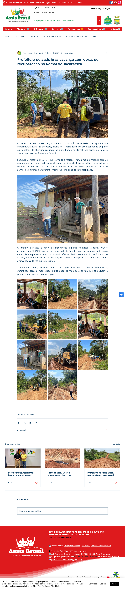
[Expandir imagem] (32, 294)
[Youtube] (115, 2)
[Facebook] (111, 2)
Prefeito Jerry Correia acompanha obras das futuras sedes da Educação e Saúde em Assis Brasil (62, 474)
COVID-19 (34, 36)
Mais (94, 36)
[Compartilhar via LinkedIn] (30, 422)
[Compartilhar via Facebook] (18, 422)
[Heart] (108, 577)
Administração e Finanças (76, 36)
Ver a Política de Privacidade (48, 586)
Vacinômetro (19, 36)
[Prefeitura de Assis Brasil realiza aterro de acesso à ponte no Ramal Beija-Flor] (102, 458)
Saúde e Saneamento (52, 36)
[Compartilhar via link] (36, 422)
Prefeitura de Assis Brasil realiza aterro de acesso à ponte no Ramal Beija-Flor (101, 474)
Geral (7, 36)
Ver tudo (116, 444)
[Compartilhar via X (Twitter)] (24, 422)
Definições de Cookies (97, 584)
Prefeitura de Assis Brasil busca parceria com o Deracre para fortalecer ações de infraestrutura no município (22, 474)
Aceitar (114, 584)
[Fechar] (122, 583)
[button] (23, 29)
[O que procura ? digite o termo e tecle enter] (99, 20)
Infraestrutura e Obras (27, 414)
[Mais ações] (106, 53)
